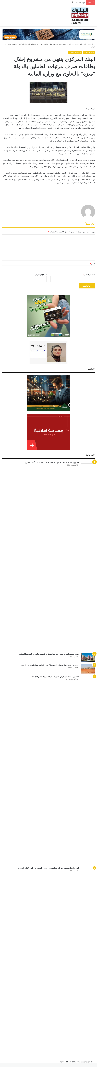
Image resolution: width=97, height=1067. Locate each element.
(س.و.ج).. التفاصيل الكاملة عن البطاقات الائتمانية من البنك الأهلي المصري (52, 462)
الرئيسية (91, 44)
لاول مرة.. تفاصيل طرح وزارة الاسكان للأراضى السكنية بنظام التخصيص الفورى (50, 665)
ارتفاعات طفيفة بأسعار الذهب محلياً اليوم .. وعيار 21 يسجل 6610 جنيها (60, 3)
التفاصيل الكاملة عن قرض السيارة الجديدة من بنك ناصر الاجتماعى (55, 676)
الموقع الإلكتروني (41, 274)
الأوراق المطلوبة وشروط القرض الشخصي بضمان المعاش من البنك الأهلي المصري (48, 868)
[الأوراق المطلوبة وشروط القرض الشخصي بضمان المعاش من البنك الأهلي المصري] (88, 962)
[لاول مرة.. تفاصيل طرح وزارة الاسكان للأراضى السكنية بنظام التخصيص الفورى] (88, 668)
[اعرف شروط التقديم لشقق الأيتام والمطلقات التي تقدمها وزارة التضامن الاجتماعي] (88, 657)
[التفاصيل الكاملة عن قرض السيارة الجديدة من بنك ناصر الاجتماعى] (88, 770)
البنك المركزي (81, 44)
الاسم (92, 264)
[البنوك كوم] (80, 16)
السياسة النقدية (75, 52)
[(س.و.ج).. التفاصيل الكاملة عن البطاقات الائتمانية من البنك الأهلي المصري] (88, 556)
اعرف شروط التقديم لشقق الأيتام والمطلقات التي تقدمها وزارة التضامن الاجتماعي (49, 654)
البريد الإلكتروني (89, 274)
